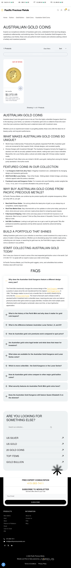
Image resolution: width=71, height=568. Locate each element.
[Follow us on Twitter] (8, 545)
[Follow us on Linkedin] (11, 545)
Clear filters (47, 48)
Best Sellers (7, 516)
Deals (5, 526)
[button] (3, 564)
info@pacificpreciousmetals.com (15, 541)
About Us (28, 516)
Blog (27, 523)
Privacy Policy (42, 564)
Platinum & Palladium (10, 523)
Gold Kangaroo (52, 288)
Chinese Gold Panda (22, 296)
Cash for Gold (8, 529)
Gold (5, 518)
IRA (5, 531)
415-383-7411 (35, 483)
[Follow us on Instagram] (4, 545)
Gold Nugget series (53, 291)
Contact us (29, 518)
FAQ (27, 521)
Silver (5, 521)
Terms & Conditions (30, 564)
